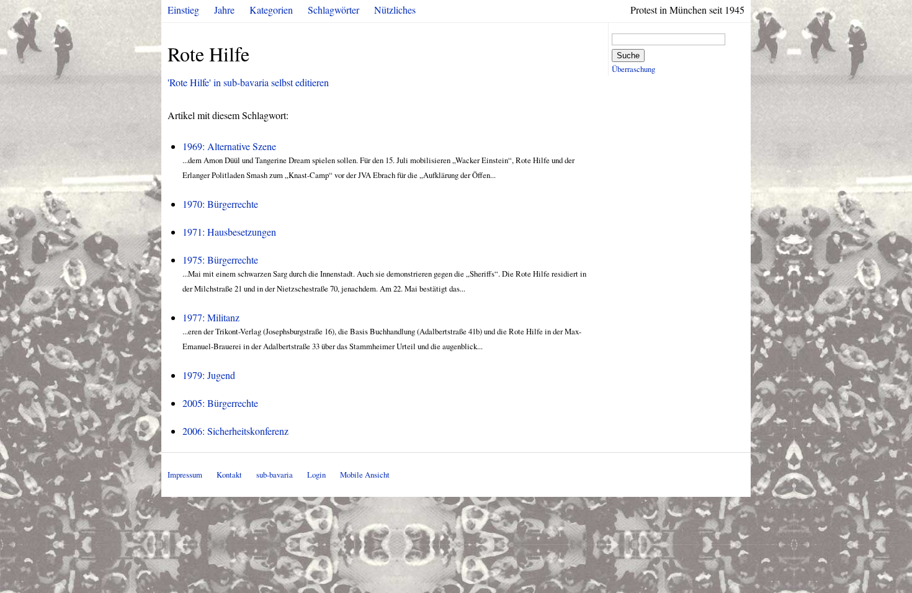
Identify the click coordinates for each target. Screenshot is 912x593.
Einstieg (183, 9)
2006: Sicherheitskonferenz (235, 430)
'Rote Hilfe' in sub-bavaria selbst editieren (248, 82)
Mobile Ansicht (365, 474)
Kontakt (229, 474)
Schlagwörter (333, 9)
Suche (628, 55)
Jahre (224, 9)
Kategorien (271, 9)
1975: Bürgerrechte (220, 259)
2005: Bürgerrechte (220, 402)
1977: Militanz (210, 317)
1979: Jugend (208, 374)
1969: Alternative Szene (229, 146)
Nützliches (395, 9)
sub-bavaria (274, 474)
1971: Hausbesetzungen (229, 231)
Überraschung (633, 68)
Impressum (185, 474)
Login (316, 474)
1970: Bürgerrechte (220, 203)
